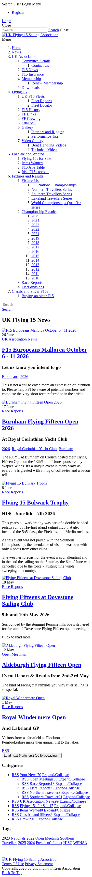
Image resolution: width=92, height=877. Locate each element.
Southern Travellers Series (51, 194)
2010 (35, 278)
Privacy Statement (39, 864)
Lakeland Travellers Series (51, 198)
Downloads (30, 87)
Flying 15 (19, 92)
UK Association (24, 56)
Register (18, 12)
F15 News (30, 70)
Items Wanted (32, 163)
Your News (30, 775)
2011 (35, 274)
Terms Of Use (13, 864)
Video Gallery (32, 141)
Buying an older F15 (38, 296)
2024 (35, 220)
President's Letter (49, 843)
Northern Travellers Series (51, 189)
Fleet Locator (41, 105)
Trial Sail (29, 123)
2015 (35, 256)
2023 (35, 225)
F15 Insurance (33, 74)
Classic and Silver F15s (30, 291)
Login (6, 21)
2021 (35, 234)
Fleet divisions (33, 287)
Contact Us (40, 65)
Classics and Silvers (36, 814)
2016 (35, 251)
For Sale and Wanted (28, 154)
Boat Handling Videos (48, 145)
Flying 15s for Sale (36, 158)
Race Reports (32, 282)
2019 (35, 238)
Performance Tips (45, 136)
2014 (35, 260)
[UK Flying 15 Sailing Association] (30, 35)
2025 (35, 216)
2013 (35, 265)
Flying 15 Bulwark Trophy (35, 502)
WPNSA (80, 843)
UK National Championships (54, 185)
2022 (35, 229)
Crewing (27, 819)
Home (16, 48)
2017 (35, 247)
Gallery (27, 127)
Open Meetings (14, 654)
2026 (24, 376)
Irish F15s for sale (35, 172)
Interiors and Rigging (47, 132)
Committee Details (36, 61)
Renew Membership (47, 83)
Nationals (18, 838)
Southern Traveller (46, 797)
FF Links (29, 114)
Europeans (10, 376)
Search (53, 30)
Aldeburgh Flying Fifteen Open (41, 665)
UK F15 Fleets (33, 96)
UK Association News (19, 339)
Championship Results (39, 212)
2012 (35, 269)
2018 (35, 243)
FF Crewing (31, 118)
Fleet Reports (41, 101)
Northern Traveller (45, 792)
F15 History (31, 110)
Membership (31, 79)
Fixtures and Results (27, 176)
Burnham (66, 449)
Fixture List (30, 181)
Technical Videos (44, 149)
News (16, 52)
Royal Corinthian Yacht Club (34, 449)
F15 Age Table (33, 167)
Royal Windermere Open (34, 717)
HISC (67, 843)
